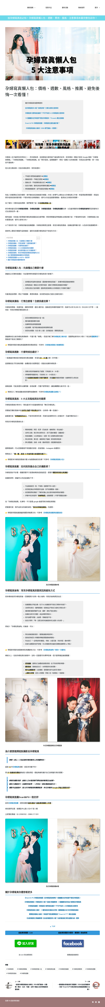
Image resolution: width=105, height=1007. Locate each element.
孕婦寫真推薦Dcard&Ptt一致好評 (19, 257)
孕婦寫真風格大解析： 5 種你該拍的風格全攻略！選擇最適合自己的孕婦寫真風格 (52, 910)
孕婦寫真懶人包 (36, 969)
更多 (96, 8)
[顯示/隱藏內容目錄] (37, 238)
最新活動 (65, 8)
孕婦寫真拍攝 (50, 969)
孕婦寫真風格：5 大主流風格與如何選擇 (21, 248)
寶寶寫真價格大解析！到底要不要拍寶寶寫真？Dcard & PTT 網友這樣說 (52, 914)
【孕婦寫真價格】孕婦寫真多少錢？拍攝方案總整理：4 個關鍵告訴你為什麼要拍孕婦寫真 (52, 902)
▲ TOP (52, 926)
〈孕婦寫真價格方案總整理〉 (54, 345)
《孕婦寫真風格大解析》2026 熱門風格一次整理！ (41, 128)
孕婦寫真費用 (77, 969)
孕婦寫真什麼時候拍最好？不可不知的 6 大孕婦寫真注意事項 (44, 113)
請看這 (45, 176)
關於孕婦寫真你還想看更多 (16, 260)
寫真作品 (49, 8)
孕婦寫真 (16, 767)
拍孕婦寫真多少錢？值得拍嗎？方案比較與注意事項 (41, 108)
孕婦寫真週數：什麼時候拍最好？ (18, 246)
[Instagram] (99, 1002)
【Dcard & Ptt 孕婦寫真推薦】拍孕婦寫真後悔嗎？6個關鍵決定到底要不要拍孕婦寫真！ (52, 898)
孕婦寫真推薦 (13, 803)
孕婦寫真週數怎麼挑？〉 (53, 392)
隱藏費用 (94, 337)
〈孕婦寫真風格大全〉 (57, 459)
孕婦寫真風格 (11, 973)
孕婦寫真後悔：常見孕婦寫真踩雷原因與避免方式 (23, 253)
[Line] (93, 1002)
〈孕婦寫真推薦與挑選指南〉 (52, 513)
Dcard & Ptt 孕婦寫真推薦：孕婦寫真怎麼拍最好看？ (42, 123)
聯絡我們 (81, 8)
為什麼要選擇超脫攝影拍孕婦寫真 (18, 255)
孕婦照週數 (24, 973)
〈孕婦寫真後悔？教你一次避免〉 (54, 650)
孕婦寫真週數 (90, 969)
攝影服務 (30, 8)
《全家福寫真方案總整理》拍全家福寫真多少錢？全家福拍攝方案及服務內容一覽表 (52, 918)
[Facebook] (96, 1002)
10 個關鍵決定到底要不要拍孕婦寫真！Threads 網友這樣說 (44, 118)
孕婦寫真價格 (22, 969)
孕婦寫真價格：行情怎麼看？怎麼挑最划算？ (22, 243)
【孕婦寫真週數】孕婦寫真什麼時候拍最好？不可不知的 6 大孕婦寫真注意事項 (52, 906)
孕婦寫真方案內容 (60, 337)
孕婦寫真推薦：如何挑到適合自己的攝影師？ (22, 250)
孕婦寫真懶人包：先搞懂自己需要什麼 (20, 241)
